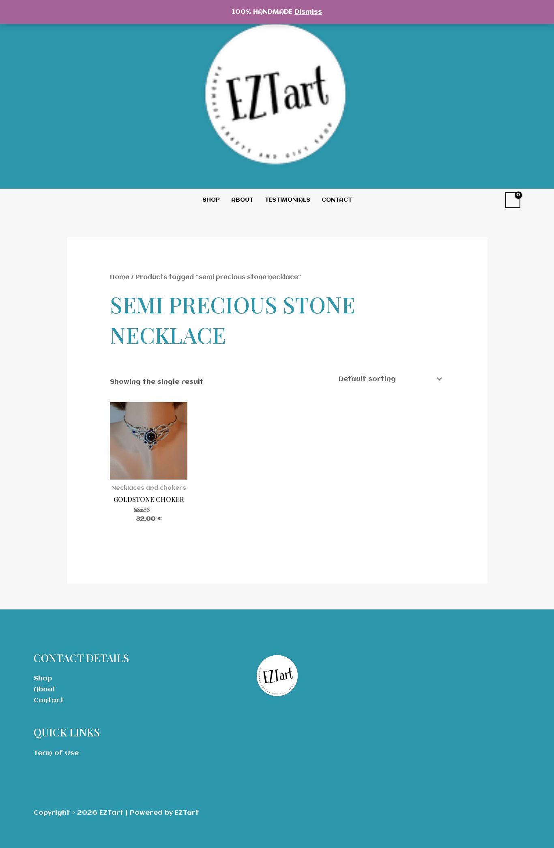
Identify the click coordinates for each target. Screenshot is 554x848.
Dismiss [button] (308, 12)
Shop (211, 200)
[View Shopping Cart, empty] (512, 200)
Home (119, 277)
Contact (337, 200)
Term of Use (56, 753)
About (242, 200)
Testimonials (287, 200)
